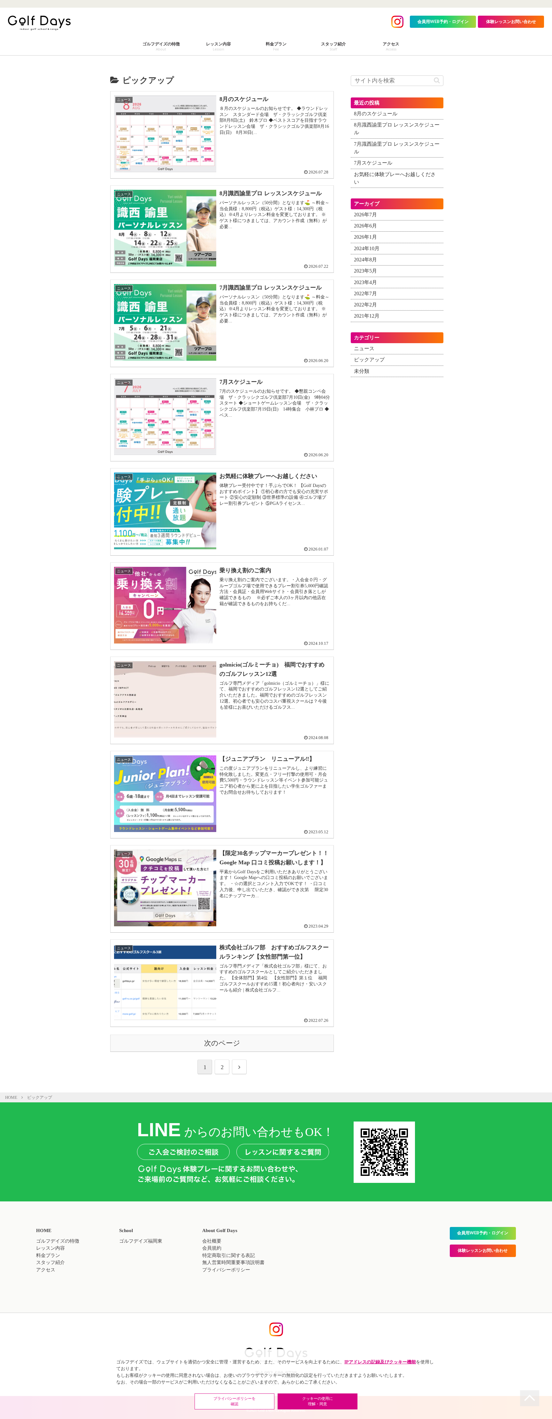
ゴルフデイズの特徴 (57, 1241)
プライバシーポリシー (226, 1269)
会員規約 (211, 1248)
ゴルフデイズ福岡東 (140, 1241)
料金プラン (48, 1255)
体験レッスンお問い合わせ (511, 22)
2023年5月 (365, 271)
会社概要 (211, 1241)
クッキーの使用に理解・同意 (317, 1401)
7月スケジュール (373, 163)
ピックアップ (369, 360)
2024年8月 (365, 260)
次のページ (222, 1043)
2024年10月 (366, 248)
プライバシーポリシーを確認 (234, 1401)
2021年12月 (366, 316)
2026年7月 (365, 215)
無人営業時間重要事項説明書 (233, 1262)
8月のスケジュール (375, 114)
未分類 (361, 371)
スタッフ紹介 (50, 1262)
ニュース (364, 348)
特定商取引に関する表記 (228, 1255)
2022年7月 (365, 294)
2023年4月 (365, 282)
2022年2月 (365, 305)
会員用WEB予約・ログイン (443, 22)
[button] (436, 80)
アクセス (45, 1269)
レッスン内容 (50, 1248)
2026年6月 (365, 226)
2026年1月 (365, 237)
